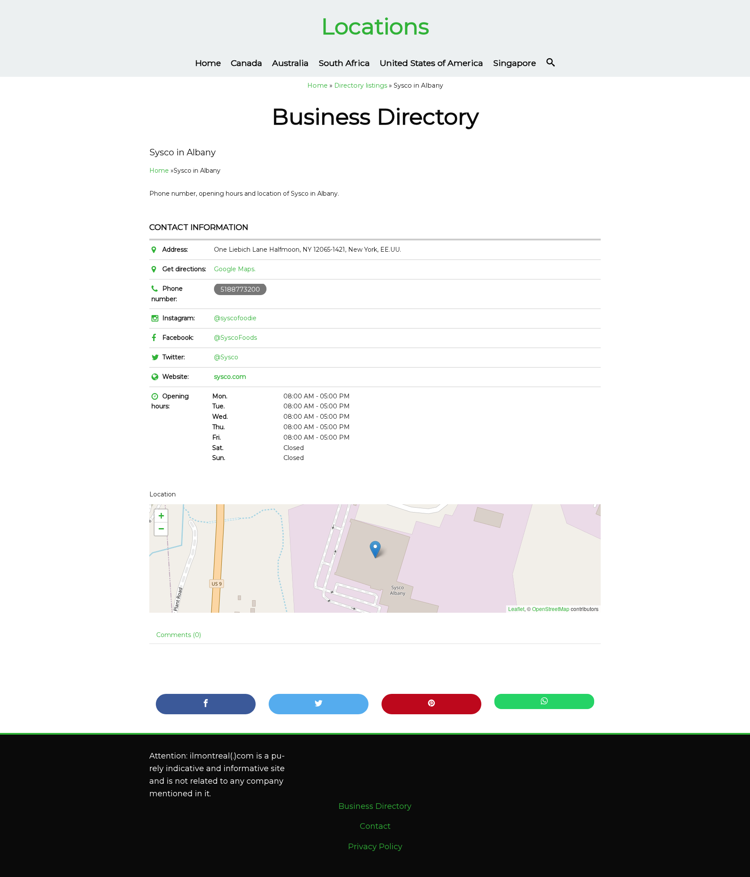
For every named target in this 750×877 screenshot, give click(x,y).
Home (208, 63)
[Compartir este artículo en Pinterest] (431, 704)
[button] (375, 549)
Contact (375, 826)
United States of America (431, 63)
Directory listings (360, 85)
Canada (246, 63)
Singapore (514, 63)
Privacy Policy (375, 846)
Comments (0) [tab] (178, 635)
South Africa (344, 63)
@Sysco (226, 357)
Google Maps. (235, 269)
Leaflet (516, 608)
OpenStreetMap (550, 608)
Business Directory (375, 806)
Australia (290, 63)
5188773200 (240, 289)
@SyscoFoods (235, 338)
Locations (375, 26)
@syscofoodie (235, 318)
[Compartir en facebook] (206, 704)
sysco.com (230, 377)
